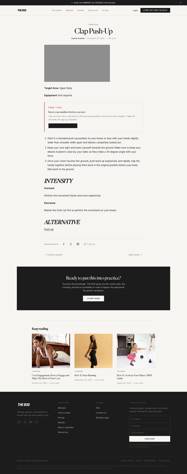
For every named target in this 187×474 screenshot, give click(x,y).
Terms (138, 460)
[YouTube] (36, 422)
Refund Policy (150, 460)
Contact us (101, 412)
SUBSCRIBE (150, 439)
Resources (93, 10)
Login (135, 10)
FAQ (98, 408)
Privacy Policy (127, 460)
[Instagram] (19, 422)
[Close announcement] (181, 3)
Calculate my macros (62, 126)
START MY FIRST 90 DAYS (155, 10)
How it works (64, 412)
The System (56, 10)
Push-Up (49, 229)
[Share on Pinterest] (78, 244)
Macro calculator (66, 427)
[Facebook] (25, 422)
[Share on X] (71, 244)
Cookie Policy (164, 460)
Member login (102, 417)
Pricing (105, 10)
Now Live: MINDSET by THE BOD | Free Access (94, 3)
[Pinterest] (30, 422)
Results (80, 10)
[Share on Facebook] (64, 244)
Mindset (69, 10)
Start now (93, 298)
